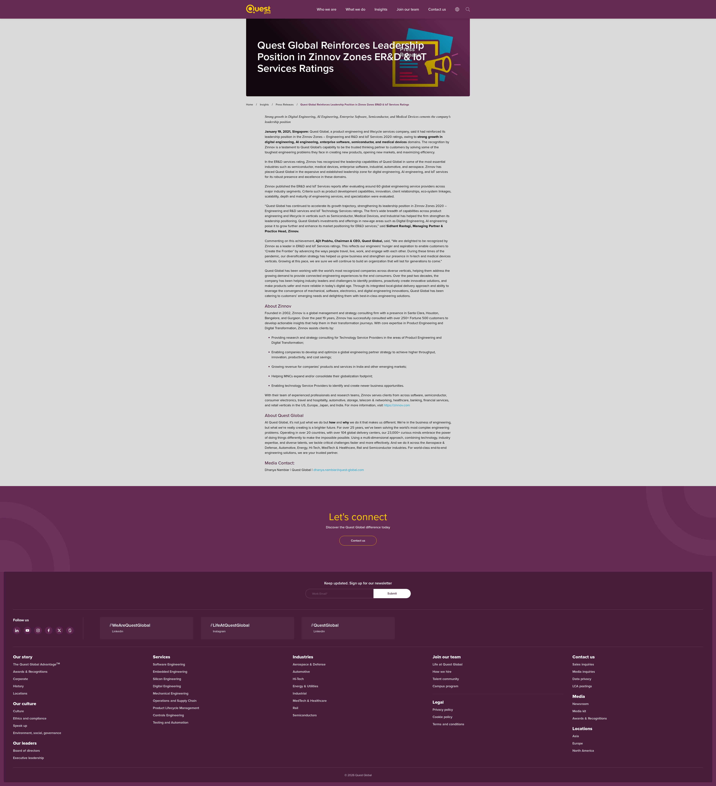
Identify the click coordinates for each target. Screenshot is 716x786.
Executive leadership (28, 758)
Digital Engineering (167, 686)
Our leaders (25, 743)
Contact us (358, 540)
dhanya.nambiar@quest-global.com (338, 469)
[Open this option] (457, 13)
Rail (295, 708)
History (18, 686)
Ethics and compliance (29, 718)
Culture (18, 711)
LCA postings (582, 686)
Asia (575, 736)
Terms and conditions (448, 724)
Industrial (300, 693)
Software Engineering (169, 664)
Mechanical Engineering (170, 693)
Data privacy (581, 679)
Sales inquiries (583, 664)
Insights (381, 9)
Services (161, 656)
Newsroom (580, 704)
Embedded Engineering (170, 671)
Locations (20, 693)
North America (583, 750)
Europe (577, 743)
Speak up (20, 726)
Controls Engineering (168, 715)
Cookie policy (442, 717)
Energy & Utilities (305, 686)
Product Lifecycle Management (176, 708)
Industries (303, 656)
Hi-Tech (298, 679)
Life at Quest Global (447, 664)
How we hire (442, 671)
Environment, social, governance (37, 733)
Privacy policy (443, 709)
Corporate (20, 679)
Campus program (445, 686)
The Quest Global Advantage (36, 664)
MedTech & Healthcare (310, 701)
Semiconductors (305, 715)
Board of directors (26, 750)
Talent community (446, 679)
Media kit (579, 711)
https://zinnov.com (397, 405)
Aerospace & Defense (309, 664)
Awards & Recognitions (30, 671)
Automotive (301, 671)
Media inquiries (583, 671)
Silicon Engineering (167, 679)
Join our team (408, 9)
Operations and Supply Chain (175, 701)
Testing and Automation (170, 722)
